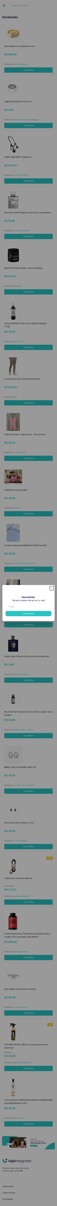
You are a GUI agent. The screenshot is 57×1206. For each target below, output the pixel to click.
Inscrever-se (28, 613)
